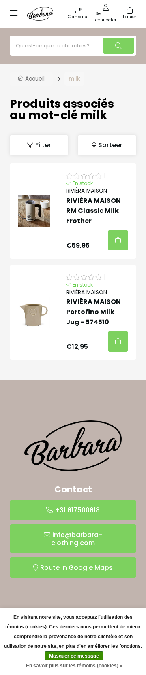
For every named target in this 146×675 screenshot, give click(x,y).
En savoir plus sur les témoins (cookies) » (74, 666)
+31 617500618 (77, 510)
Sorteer (110, 145)
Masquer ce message (74, 656)
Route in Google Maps (76, 567)
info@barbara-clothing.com (76, 539)
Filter (43, 145)
